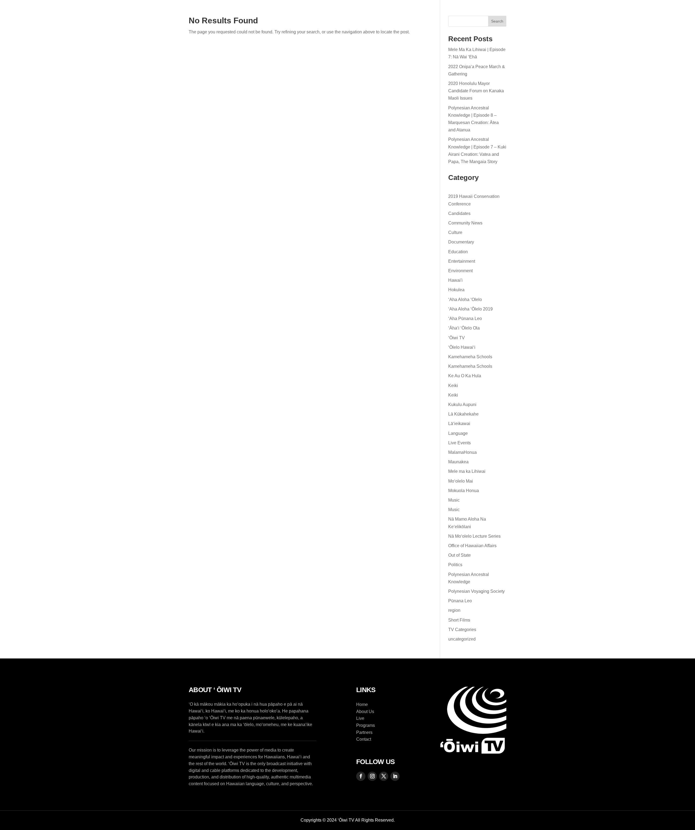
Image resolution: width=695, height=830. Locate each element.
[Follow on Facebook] (643, 12)
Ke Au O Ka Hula (464, 375)
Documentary (461, 242)
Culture (455, 232)
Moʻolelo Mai (460, 481)
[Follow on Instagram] (655, 12)
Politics (455, 564)
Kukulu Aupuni (462, 404)
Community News (465, 223)
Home (299, 12)
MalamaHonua (462, 452)
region (454, 610)
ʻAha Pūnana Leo (465, 318)
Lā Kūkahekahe (463, 414)
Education (458, 251)
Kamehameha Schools (470, 356)
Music (454, 500)
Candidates (459, 213)
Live (394, 12)
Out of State (459, 555)
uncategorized (462, 639)
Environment (460, 270)
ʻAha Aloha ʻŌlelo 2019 (470, 309)
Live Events (459, 443)
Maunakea (458, 462)
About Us (328, 12)
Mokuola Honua (463, 490)
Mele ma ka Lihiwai (466, 471)
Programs (361, 12)
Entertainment (461, 261)
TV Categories (462, 629)
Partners (419, 12)
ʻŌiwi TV (456, 337)
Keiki (453, 385)
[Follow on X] (667, 12)
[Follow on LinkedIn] (679, 12)
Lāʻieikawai (459, 423)
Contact (455, 12)
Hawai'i (455, 280)
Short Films (459, 620)
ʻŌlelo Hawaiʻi (461, 347)
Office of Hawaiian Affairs (472, 545)
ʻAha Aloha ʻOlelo (465, 299)
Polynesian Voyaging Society (476, 591)
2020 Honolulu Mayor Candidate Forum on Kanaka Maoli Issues (476, 90)
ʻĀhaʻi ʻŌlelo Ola (464, 328)
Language (458, 433)
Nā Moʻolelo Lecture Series (474, 536)
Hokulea (456, 289)
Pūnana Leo (460, 600)
